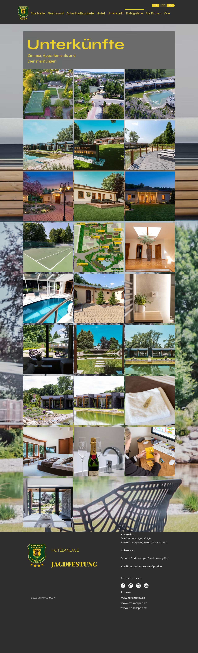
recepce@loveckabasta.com (149, 542)
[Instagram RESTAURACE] (138, 585)
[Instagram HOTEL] (130, 585)
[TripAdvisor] (146, 585)
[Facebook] (123, 585)
